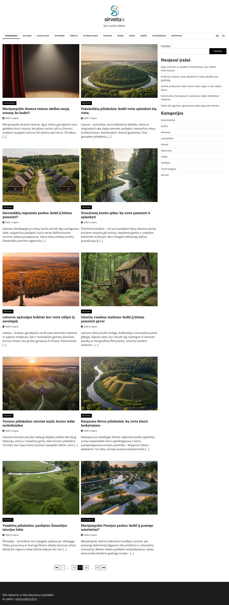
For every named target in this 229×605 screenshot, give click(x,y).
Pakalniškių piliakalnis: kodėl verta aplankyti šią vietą (118, 111)
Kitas (103, 567)
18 (86, 567)
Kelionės (27, 35)
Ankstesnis (56, 567)
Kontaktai (176, 35)
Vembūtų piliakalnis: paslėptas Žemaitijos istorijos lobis (35, 527)
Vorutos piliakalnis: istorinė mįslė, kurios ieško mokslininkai (39, 423)
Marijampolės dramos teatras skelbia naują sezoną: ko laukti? (36, 111)
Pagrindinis (11, 35)
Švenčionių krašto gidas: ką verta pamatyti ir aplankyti (115, 215)
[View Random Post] (217, 36)
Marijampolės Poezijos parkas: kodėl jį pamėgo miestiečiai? (117, 527)
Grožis (143, 35)
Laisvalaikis (43, 35)
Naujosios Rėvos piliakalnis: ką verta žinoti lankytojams (114, 423)
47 (97, 567)
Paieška (165, 46)
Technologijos (90, 35)
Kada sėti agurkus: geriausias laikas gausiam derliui (190, 105)
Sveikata (107, 35)
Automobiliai (159, 35)
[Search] (223, 36)
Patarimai (59, 35)
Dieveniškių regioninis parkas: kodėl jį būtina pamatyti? (37, 215)
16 (74, 567)
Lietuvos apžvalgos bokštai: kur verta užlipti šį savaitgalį (39, 319)
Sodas (132, 35)
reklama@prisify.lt (26, 599)
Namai (120, 35)
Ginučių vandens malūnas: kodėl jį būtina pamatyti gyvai (112, 319)
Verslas (74, 35)
